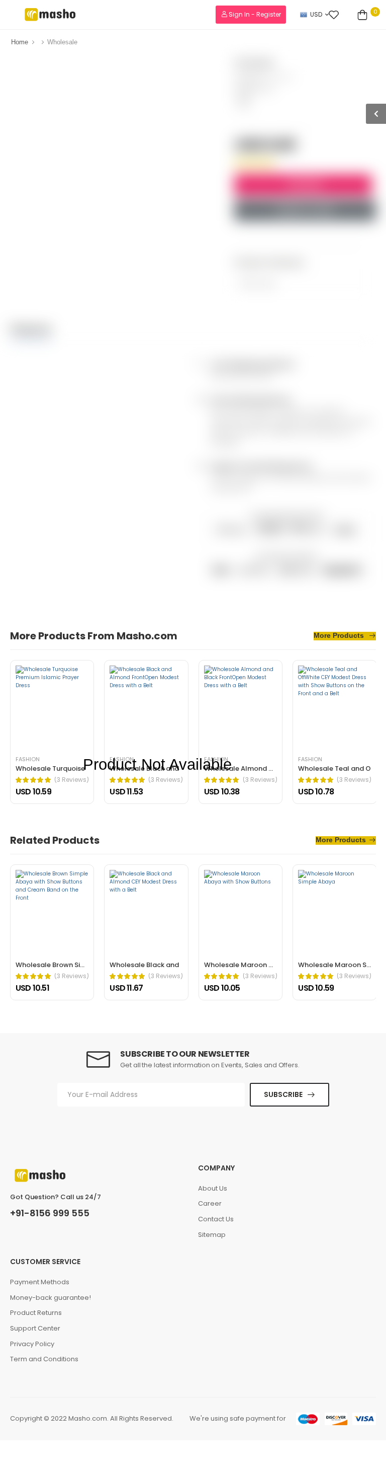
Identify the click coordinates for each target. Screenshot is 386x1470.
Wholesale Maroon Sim (336, 965)
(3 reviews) (71, 780)
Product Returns (36, 1312)
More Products (340, 635)
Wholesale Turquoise (50, 768)
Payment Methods (39, 1282)
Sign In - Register (254, 14)
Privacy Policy (32, 1344)
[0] (362, 15)
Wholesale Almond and (242, 768)
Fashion (281, 77)
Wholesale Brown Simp (53, 965)
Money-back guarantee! (50, 1297)
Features (31, 328)
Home (19, 42)
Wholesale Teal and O (334, 768)
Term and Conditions (44, 1359)
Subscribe (283, 1094)
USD (316, 14)
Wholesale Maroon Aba (243, 965)
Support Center (35, 1328)
